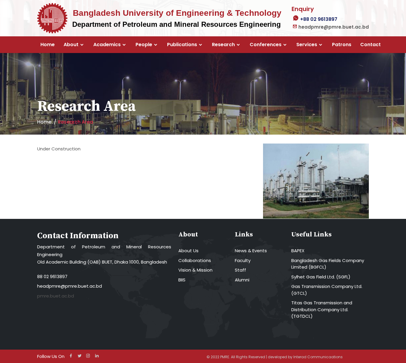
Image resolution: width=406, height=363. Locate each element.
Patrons (341, 44)
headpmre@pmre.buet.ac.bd (69, 286)
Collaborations (194, 260)
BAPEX (297, 250)
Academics (107, 44)
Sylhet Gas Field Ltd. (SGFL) (320, 277)
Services (306, 44)
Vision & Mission (195, 270)
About (71, 44)
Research (223, 44)
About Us (188, 250)
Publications (182, 44)
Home (47, 44)
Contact (370, 44)
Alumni (242, 280)
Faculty (243, 260)
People (144, 44)
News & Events (251, 250)
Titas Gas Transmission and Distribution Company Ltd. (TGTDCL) (321, 309)
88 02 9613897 (52, 276)
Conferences (265, 44)
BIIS (181, 280)
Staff (240, 270)
